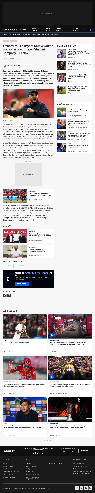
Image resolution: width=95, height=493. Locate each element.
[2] (35, 453)
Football (5, 40)
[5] (42, 453)
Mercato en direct (8, 480)
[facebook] (77, 488)
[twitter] (81, 488)
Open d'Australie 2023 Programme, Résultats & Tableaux (33, 478)
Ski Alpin (28, 469)
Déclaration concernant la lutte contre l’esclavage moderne (82, 472)
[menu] (85, 29)
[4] (40, 453)
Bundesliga (13, 40)
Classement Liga (8, 474)
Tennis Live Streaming (32, 474)
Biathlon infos (30, 471)
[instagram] (90, 488)
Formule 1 (28, 463)
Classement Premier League (11, 471)
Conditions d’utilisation (79, 463)
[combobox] (68, 452)
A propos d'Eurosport (55, 463)
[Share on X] (4, 295)
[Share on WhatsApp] (9, 295)
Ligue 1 (5, 463)
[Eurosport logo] (10, 30)
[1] (33, 453)
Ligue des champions (9, 477)
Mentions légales (78, 469)
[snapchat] (86, 488)
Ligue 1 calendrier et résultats (11, 469)
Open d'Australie (31, 466)
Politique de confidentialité (80, 466)
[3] (38, 453)
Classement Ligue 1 (8, 466)
